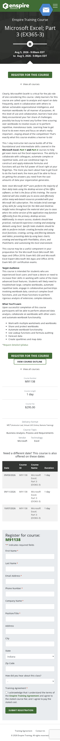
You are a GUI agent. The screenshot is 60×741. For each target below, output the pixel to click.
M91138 (23, 475)
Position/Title (12, 613)
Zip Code (9, 663)
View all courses (31, 84)
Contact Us (40, 731)
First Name (11, 550)
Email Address (13, 575)
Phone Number (14, 588)
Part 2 (35, 149)
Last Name (11, 563)
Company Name (14, 600)
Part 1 (23, 149)
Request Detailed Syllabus (16, 344)
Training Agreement (23, 731)
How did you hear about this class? (23, 675)
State (8, 650)
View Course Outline (30, 361)
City (7, 638)
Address (9, 625)
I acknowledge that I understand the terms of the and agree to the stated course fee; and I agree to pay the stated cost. (30, 697)
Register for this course (30, 75)
